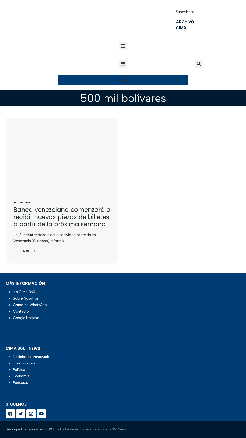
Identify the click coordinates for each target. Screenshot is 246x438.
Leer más (24, 251)
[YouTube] (41, 414)
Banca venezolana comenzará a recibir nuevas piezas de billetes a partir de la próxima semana (62, 217)
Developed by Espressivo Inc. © (29, 429)
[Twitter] (20, 414)
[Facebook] (10, 414)
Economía (21, 202)
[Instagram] (31, 414)
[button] (123, 46)
